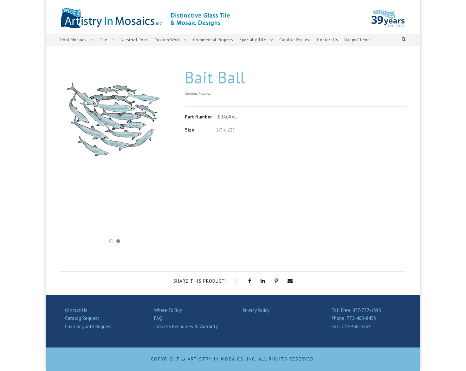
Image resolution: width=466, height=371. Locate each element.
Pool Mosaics (73, 40)
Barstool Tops (134, 40)
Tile (103, 40)
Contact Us (327, 40)
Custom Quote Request (88, 326)
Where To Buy (168, 310)
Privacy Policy (256, 310)
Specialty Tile (252, 40)
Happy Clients (357, 40)
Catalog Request (295, 40)
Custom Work (167, 40)
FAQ (158, 318)
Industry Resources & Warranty (186, 326)
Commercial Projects (213, 40)
